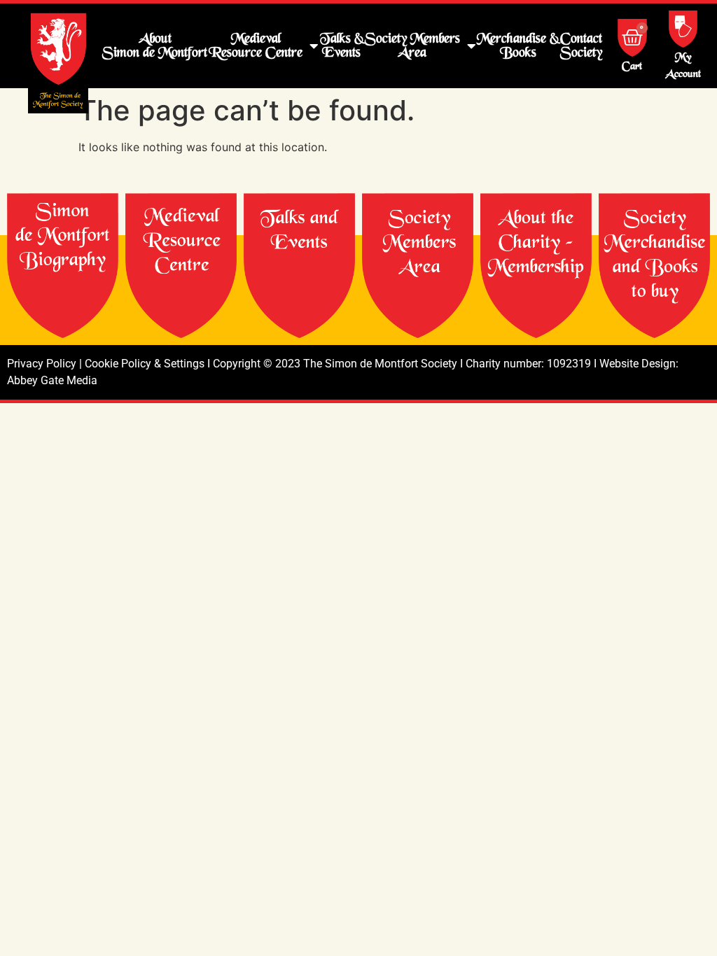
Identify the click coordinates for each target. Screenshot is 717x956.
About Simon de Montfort (154, 46)
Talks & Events (341, 46)
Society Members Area (412, 46)
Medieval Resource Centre (255, 46)
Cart (632, 67)
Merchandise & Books (518, 46)
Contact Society (581, 46)
